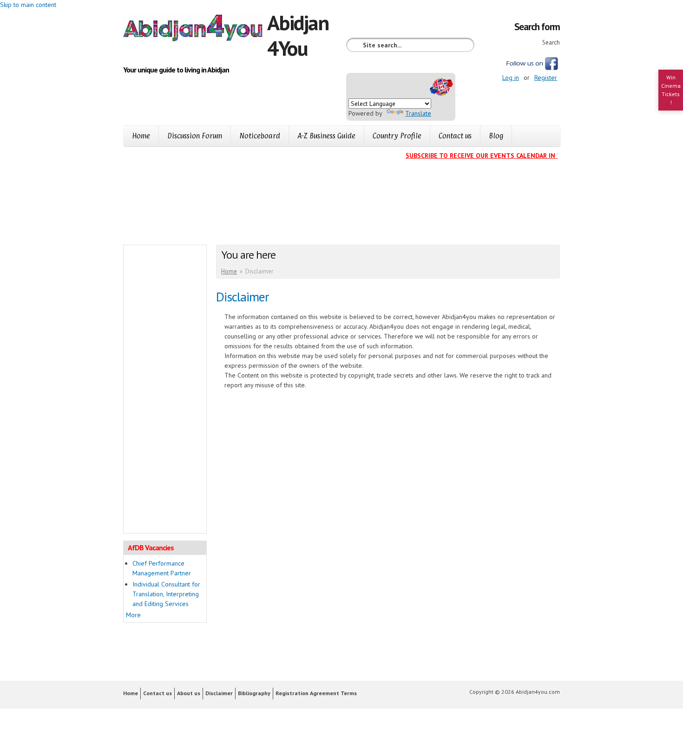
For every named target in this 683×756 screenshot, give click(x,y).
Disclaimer (219, 693)
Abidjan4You (297, 35)
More (133, 615)
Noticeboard (259, 135)
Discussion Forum (194, 135)
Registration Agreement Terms (316, 693)
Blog (496, 135)
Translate (418, 113)
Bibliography (254, 693)
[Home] (195, 29)
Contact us (455, 135)
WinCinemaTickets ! (671, 90)
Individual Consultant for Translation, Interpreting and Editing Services (166, 594)
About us (188, 693)
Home (141, 135)
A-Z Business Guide (326, 135)
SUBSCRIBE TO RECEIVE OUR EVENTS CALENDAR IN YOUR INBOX (495, 155)
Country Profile (397, 135)
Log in (510, 77)
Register (545, 77)
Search (551, 42)
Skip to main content (28, 4)
